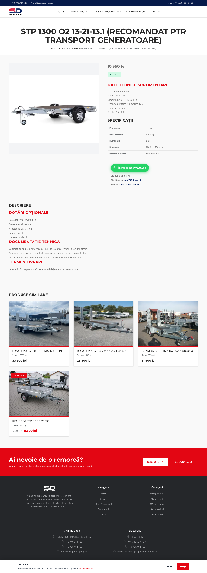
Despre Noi (135, 11)
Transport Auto (157, 493)
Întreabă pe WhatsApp (132, 167)
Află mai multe (86, 568)
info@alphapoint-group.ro (43, 3)
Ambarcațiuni (157, 509)
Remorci (62, 48)
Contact (157, 11)
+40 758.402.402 (73, 546)
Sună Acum (186, 462)
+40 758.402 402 (136, 546)
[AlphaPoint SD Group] (15, 11)
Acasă (61, 11)
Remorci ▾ (79, 11)
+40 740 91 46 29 (130, 184)
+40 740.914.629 (19, 3)
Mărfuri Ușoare (157, 504)
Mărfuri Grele (75, 48)
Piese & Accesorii (107, 11)
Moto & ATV (157, 514)
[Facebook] (197, 3)
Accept (183, 566)
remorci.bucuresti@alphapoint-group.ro (137, 551)
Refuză (169, 566)
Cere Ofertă (155, 462)
